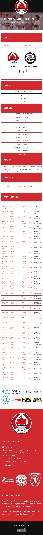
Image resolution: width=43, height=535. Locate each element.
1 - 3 (18, 378)
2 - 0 (18, 242)
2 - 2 (18, 232)
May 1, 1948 (5, 343)
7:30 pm (30, 212)
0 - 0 (17, 212)
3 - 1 (18, 318)
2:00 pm (30, 232)
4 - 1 (18, 267)
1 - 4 (18, 358)
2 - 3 (18, 237)
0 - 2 (18, 272)
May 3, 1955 (5, 227)
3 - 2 (18, 247)
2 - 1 (18, 303)
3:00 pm (30, 207)
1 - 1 (18, 222)
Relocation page (29, 514)
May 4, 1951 (5, 293)
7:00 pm (30, 227)
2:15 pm (30, 217)
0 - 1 (18, 333)
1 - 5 (18, 282)
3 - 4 (18, 252)
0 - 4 (18, 257)
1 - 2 (18, 227)
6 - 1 (18, 207)
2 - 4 (18, 353)
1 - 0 (18, 217)
